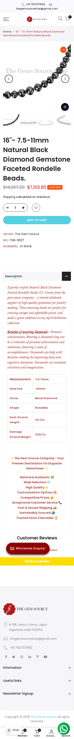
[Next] (65, 79)
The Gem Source (27, 234)
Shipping (9, 197)
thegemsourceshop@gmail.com (37, 8)
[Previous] (9, 79)
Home (7, 32)
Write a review (37, 561)
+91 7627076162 (35, 4)
